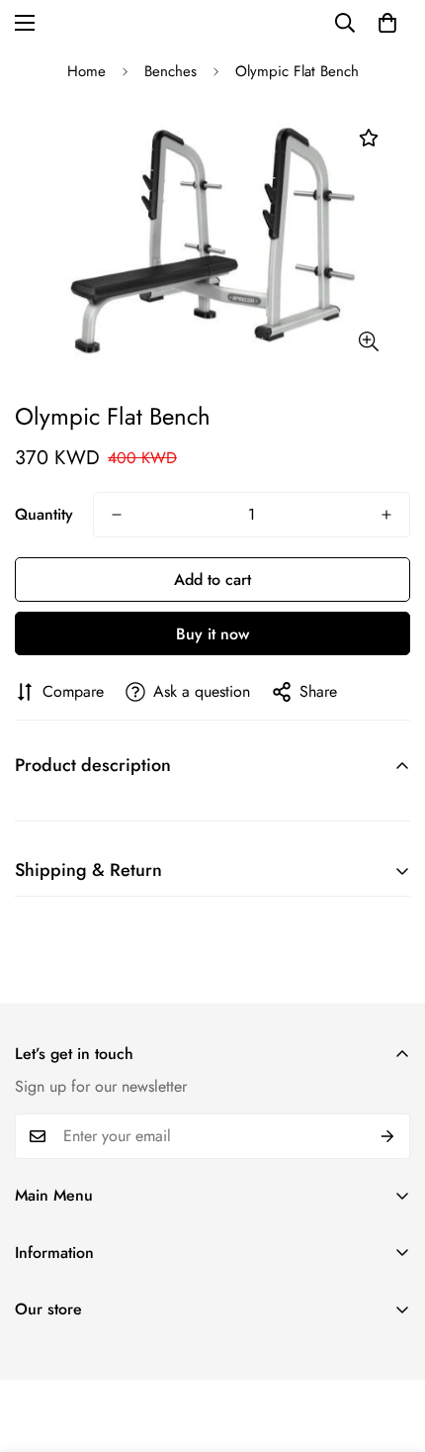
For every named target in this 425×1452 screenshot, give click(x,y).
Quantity (44, 514)
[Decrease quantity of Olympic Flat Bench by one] (116, 514)
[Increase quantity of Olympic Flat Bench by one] (386, 514)
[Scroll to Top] (389, 1347)
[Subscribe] (388, 1136)
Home (86, 71)
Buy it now (212, 634)
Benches (170, 71)
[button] (387, 23)
